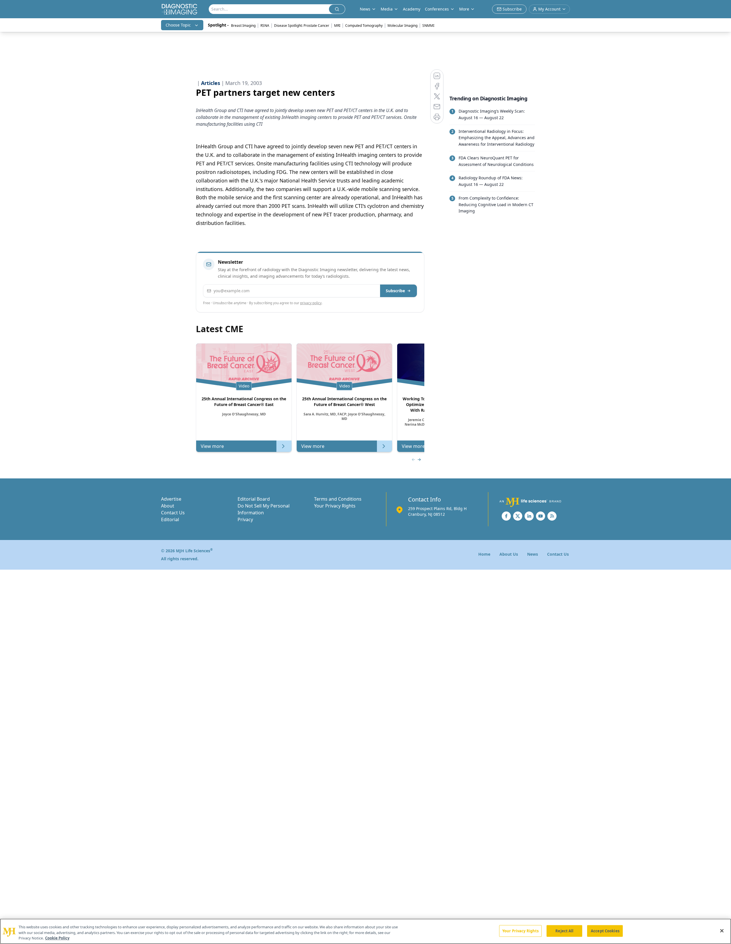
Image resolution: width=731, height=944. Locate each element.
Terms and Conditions (338, 499)
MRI (337, 25)
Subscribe (395, 290)
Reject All (564, 930)
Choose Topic (178, 25)
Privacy (245, 519)
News (532, 554)
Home (484, 554)
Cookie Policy (57, 938)
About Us (508, 554)
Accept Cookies (605, 930)
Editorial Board (254, 499)
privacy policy (311, 303)
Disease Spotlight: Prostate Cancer (301, 25)
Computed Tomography (364, 25)
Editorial (170, 519)
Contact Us (173, 512)
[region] (365, 931)
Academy (411, 9)
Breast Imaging (243, 25)
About (167, 506)
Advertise (171, 499)
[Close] (722, 930)
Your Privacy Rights (335, 506)
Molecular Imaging (402, 25)
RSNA (264, 25)
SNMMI (428, 25)
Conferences (437, 9)
